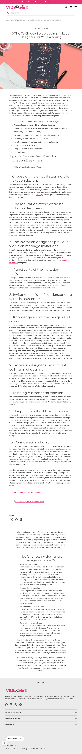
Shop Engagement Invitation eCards (26, 492)
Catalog (24, 749)
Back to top (40, 682)
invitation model (37, 383)
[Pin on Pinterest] (21, 519)
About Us (15, 749)
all (12, 20)
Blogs (43, 749)
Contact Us (34, 749)
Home (7, 20)
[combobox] (41, 12)
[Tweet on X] (11, 519)
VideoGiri (13, 745)
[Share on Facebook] (16, 519)
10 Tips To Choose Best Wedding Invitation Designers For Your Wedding (38, 20)
